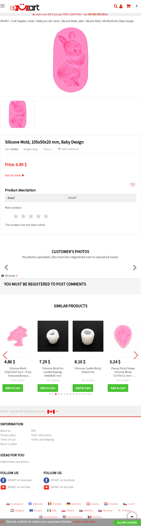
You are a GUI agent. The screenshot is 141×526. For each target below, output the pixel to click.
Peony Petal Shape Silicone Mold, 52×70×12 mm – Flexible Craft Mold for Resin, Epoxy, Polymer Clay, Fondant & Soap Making (123, 372)
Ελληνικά (38, 503)
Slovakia (88, 510)
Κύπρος (126, 510)
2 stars (23, 216)
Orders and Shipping (42, 439)
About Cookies (8, 444)
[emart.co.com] (24, 7)
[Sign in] (120, 6)
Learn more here (84, 521)
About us (5, 430)
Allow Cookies (127, 522)
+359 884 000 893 (95, 14)
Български (17, 503)
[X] (2, 521)
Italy (54, 510)
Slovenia (107, 510)
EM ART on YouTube (19, 487)
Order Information (41, 435)
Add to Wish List (70, 149)
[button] (50, 394)
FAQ (33, 430)
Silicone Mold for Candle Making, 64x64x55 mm (53, 371)
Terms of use (7, 439)
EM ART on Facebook (20, 480)
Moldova (97, 517)
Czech (131, 503)
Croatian (113, 503)
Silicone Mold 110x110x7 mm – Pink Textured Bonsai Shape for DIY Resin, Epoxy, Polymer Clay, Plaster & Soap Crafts (17, 372)
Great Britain (51, 517)
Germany (76, 503)
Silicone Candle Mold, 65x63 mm (88, 370)
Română (57, 503)
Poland (70, 510)
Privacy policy (8, 435)
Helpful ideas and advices (14, 461)
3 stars (31, 216)
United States (75, 517)
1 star (16, 216)
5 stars (46, 216)
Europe (38, 510)
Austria (95, 503)
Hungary (19, 510)
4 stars (38, 216)
